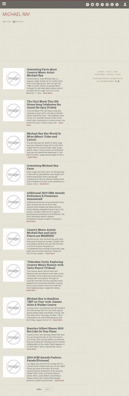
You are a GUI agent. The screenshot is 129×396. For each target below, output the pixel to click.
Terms (115, 72)
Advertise (110, 74)
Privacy (108, 72)
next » (48, 389)
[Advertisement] (64, 42)
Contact (117, 74)
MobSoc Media (100, 74)
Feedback (101, 72)
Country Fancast (28, 4)
